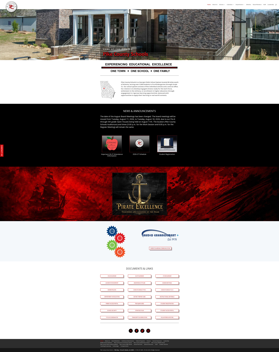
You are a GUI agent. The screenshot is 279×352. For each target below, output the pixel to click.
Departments (239, 4)
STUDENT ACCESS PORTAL (167, 310)
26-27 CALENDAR (139, 276)
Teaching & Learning (105, 346)
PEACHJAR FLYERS (139, 303)
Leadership (271, 4)
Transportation (124, 346)
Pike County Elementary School (142, 342)
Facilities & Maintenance (128, 341)
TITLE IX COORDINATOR (112, 317)
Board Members (257, 4)
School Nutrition (138, 344)
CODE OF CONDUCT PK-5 (139, 290)
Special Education (148, 344)
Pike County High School (126, 344)
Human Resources (157, 341)
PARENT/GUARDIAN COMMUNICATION (160, 248)
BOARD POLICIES (112, 290)
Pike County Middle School (158, 342)
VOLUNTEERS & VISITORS (167, 317)
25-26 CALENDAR (112, 276)
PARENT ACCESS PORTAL (112, 303)
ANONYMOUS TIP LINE (139, 283)
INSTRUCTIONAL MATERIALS (167, 297)
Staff (264, 4)
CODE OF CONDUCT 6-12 (167, 290)
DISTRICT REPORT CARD (139, 297)
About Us (214, 4)
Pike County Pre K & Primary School (123, 342)
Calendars (229, 4)
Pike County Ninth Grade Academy (109, 344)
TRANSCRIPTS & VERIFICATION (139, 317)
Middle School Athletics (106, 342)
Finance (149, 341)
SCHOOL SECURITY (112, 310)
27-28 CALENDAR (167, 276)
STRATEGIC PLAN (139, 310)
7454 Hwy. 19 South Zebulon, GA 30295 (124, 350)
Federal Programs (140, 341)
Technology (116, 346)
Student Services (163, 344)
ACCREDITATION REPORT (112, 283)
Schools (221, 4)
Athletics (248, 4)
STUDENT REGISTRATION (167, 303)
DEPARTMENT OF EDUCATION (112, 297)
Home (209, 4)
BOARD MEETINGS (167, 283)
